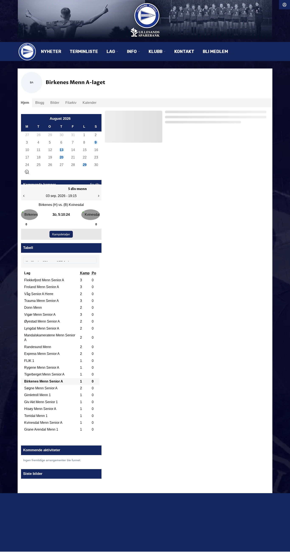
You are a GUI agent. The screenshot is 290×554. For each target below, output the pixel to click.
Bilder (54, 102)
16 (96, 150)
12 (50, 150)
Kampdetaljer (61, 234)
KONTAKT (184, 51)
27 (27, 135)
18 (38, 157)
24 (27, 165)
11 (38, 150)
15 (84, 150)
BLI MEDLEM (215, 51)
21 (73, 157)
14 (73, 150)
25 (38, 165)
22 (84, 157)
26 (50, 165)
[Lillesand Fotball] (145, 19)
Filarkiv (70, 102)
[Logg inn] (284, 5)
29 (50, 135)
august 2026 (60, 118)
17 (27, 157)
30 (61, 135)
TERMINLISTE (84, 51)
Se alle (94, 184)
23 (96, 157)
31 (73, 135)
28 (38, 135)
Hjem (25, 102)
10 (27, 150)
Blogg (39, 102)
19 (50, 157)
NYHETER (51, 51)
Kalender (89, 102)
